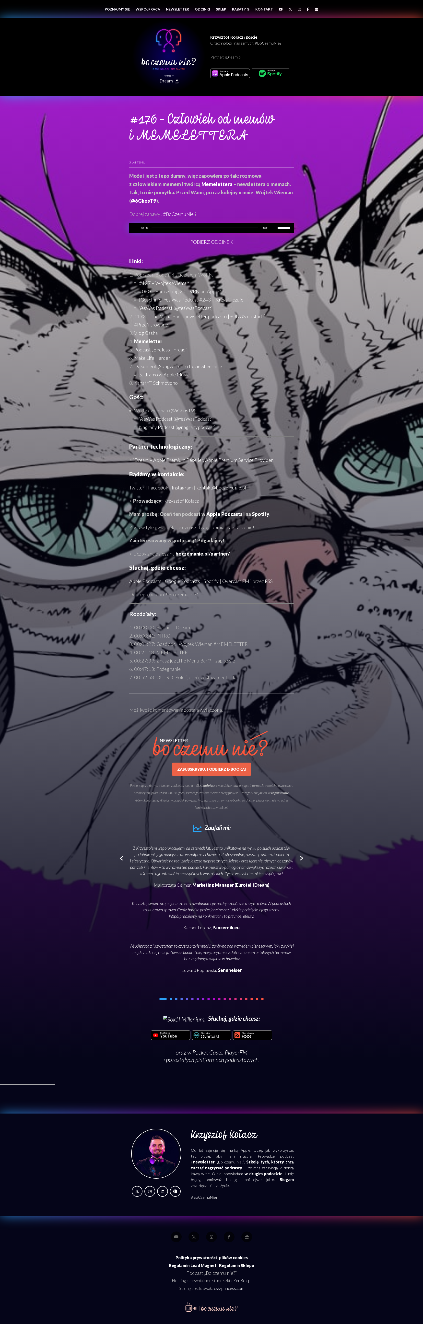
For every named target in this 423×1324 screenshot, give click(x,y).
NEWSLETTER (177, 9)
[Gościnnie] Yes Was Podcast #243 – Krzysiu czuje (191, 299)
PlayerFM (236, 1052)
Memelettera (216, 184)
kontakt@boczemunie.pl (221, 487)
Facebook (158, 487)
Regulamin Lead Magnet (192, 1265)
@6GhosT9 (143, 201)
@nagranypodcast (195, 427)
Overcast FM (235, 581)
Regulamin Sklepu (236, 1265)
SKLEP (221, 9)
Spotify (260, 514)
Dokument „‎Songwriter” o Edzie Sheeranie (178, 366)
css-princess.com (229, 1288)
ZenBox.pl (242, 1280)
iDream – (203, 460)
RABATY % (240, 9)
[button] (160, 999)
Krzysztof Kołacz (181, 501)
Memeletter (148, 341)
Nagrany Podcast (157, 427)
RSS (269, 581)
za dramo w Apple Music (164, 374)
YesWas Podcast (156, 308)
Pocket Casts (207, 1052)
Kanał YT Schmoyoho (156, 383)
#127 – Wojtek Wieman (164, 283)
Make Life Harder (152, 358)
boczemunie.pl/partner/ (203, 554)
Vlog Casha (146, 333)
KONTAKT (264, 9)
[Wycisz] (273, 227)
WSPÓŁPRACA (148, 9)
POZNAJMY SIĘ (117, 9)
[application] (211, 228)
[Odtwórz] (135, 227)
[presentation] (121, 858)
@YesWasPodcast (193, 308)
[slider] (284, 227)
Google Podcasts (182, 581)
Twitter (136, 487)
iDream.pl (233, 57)
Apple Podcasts (224, 514)
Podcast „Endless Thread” (160, 349)
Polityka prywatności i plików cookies (212, 1257)
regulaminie (280, 793)
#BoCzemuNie (178, 214)
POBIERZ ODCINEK (211, 242)
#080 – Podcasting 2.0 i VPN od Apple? (180, 291)
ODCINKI (202, 9)
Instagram (182, 487)
